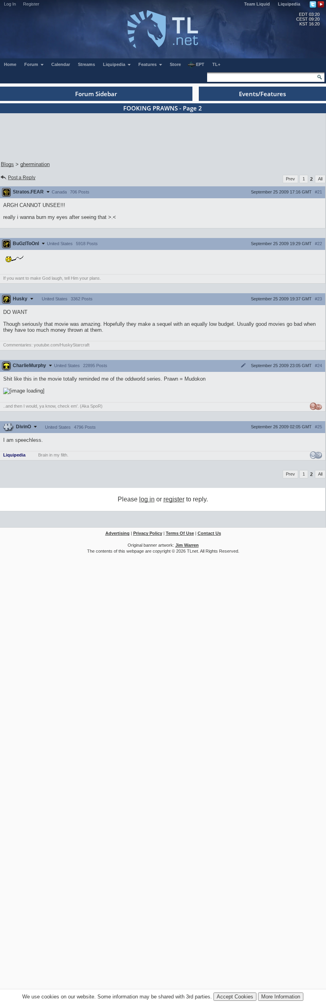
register (173, 499)
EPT (200, 64)
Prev (290, 178)
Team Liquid (257, 4)
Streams (86, 64)
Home (10, 64)
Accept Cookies (235, 997)
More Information (280, 997)
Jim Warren (187, 545)
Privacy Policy (147, 533)
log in (147, 499)
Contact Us (209, 533)
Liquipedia (289, 4)
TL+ (216, 64)
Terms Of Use (180, 533)
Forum (31, 64)
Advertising (117, 533)
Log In (10, 4)
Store (175, 64)
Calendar (60, 64)
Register (31, 4)
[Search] (319, 77)
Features (148, 64)
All (320, 178)
